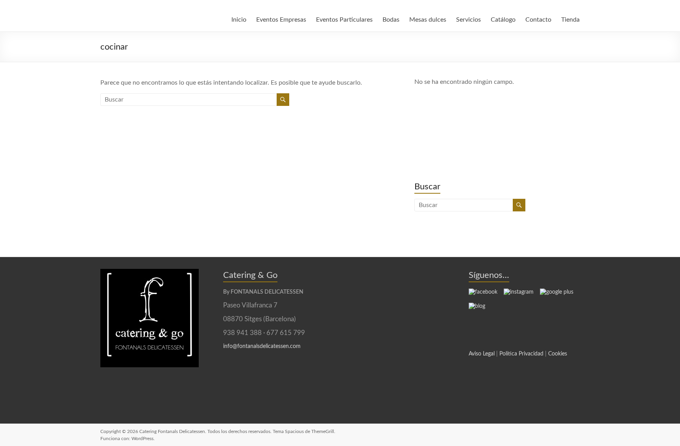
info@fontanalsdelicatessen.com (262, 346)
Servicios (468, 20)
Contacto (538, 20)
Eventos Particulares (344, 20)
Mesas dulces (427, 20)
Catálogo (503, 20)
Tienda (570, 20)
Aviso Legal (482, 354)
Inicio (238, 20)
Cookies (557, 354)
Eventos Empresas (281, 20)
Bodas (390, 20)
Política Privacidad (521, 354)
